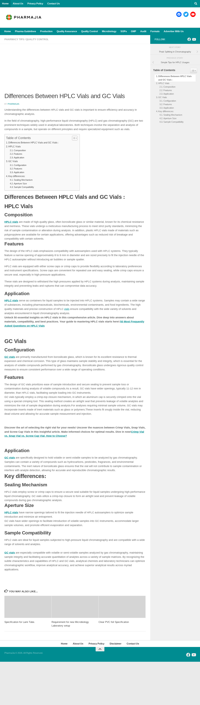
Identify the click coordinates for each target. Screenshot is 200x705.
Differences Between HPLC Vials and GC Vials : (33, 142)
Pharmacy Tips (14, 39)
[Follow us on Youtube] (194, 39)
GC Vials (13, 161)
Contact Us (53, 3)
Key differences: (16, 176)
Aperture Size (20, 183)
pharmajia (13, 104)
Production (46, 31)
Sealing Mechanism (23, 180)
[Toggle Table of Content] (73, 138)
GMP (133, 31)
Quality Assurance (67, 31)
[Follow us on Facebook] (189, 39)
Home (5, 3)
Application (19, 157)
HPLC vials (11, 221)
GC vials (9, 356)
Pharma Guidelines (25, 31)
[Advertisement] (75, 69)
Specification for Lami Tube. (19, 622)
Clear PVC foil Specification (114, 622)
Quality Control (89, 31)
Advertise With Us (174, 31)
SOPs (123, 31)
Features (18, 154)
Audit (143, 31)
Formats (155, 31)
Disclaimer (115, 643)
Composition (20, 150)
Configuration (20, 165)
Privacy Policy (35, 3)
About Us (18, 3)
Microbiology (109, 31)
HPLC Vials (14, 146)
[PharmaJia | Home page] (23, 17)
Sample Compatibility (24, 187)
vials (66, 309)
